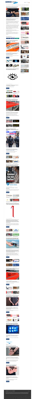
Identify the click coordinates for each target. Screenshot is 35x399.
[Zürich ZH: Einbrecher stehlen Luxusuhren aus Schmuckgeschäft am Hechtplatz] (12, 275)
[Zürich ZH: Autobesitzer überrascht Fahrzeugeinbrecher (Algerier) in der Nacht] (12, 351)
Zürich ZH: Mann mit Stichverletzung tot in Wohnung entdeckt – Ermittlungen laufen (12, 100)
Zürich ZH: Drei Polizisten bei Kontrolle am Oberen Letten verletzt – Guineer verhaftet (12, 323)
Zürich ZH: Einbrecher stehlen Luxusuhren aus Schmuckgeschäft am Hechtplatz (12, 268)
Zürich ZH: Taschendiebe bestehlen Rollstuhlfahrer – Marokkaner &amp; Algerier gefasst (12, 130)
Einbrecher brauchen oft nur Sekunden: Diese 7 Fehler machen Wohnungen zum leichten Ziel (12, 204)
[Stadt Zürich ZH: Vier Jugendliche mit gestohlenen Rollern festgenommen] (12, 370)
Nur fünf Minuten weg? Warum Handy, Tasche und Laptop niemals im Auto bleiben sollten (12, 238)
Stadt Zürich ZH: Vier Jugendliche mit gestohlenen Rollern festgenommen (11, 365)
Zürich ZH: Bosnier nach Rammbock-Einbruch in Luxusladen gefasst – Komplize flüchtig (12, 296)
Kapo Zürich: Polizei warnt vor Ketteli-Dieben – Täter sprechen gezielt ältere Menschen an (12, 165)
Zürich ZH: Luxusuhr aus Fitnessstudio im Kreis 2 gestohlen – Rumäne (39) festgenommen (12, 41)
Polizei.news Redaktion (10, 111)
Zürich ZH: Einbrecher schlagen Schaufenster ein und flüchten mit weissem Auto (12, 69)
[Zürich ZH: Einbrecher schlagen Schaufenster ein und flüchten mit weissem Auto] (12, 76)
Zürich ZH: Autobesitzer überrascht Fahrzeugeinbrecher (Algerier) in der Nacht (12, 346)
